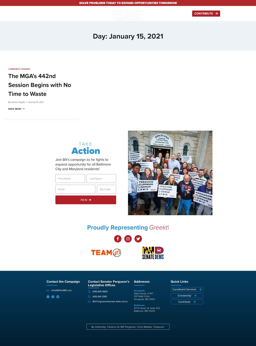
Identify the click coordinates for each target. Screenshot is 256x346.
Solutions (71, 13)
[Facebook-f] (117, 238)
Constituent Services (157, 13)
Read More (16, 108)
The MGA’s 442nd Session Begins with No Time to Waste (39, 85)
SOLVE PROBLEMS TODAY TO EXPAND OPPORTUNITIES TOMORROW (128, 3)
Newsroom (178, 13)
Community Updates (19, 69)
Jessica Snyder (18, 102)
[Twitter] (138, 238)
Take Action (86, 13)
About (101, 13)
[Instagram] (128, 238)
